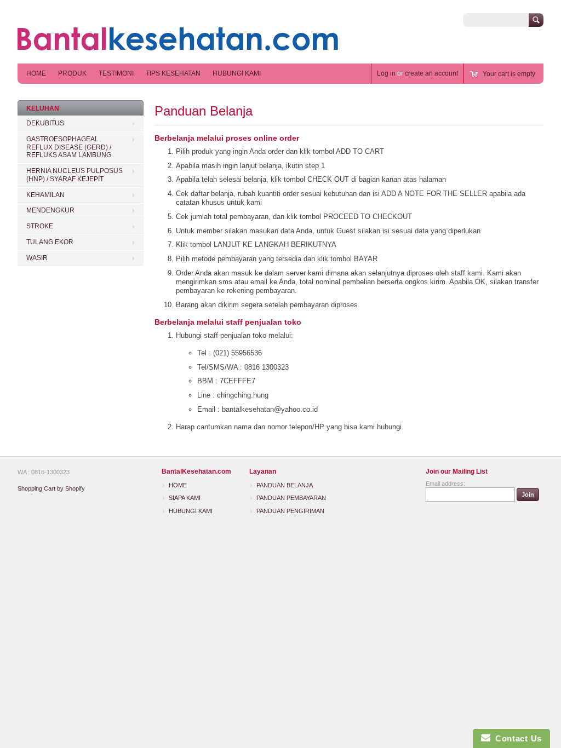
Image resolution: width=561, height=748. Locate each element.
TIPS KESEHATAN (173, 73)
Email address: (445, 483)
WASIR (37, 258)
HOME (36, 73)
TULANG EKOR (49, 242)
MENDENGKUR (50, 210)
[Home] (178, 47)
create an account (431, 73)
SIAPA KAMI (185, 497)
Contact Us (516, 738)
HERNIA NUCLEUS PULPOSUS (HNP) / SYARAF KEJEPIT (74, 175)
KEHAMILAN (45, 195)
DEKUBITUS (45, 123)
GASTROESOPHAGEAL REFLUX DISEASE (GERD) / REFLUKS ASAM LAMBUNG (68, 147)
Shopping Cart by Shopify (51, 488)
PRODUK (72, 73)
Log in (386, 73)
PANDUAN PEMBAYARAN (291, 497)
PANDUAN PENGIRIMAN (290, 511)
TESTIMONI (116, 73)
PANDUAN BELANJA (284, 485)
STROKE (39, 226)
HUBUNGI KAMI (237, 73)
